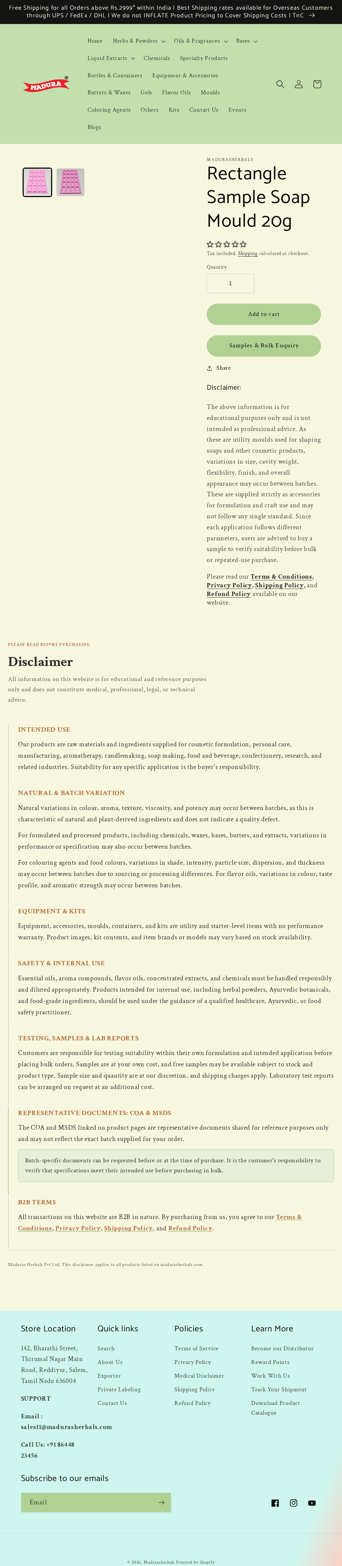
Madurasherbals (159, 1562)
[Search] (280, 84)
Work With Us (270, 1376)
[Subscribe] (161, 1502)
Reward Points (270, 1362)
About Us (110, 1362)
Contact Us (112, 1403)
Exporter (109, 1376)
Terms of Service (196, 1348)
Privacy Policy (229, 585)
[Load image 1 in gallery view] (37, 182)
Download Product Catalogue (275, 1408)
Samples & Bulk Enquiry (264, 345)
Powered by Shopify (195, 1562)
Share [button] (223, 368)
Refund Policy (229, 594)
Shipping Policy (279, 585)
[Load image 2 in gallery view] (70, 182)
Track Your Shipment (279, 1389)
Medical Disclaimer (199, 1376)
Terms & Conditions (281, 576)
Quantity (216, 267)
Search (106, 1348)
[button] (138, 41)
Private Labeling (119, 1389)
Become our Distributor (282, 1348)
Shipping (248, 253)
